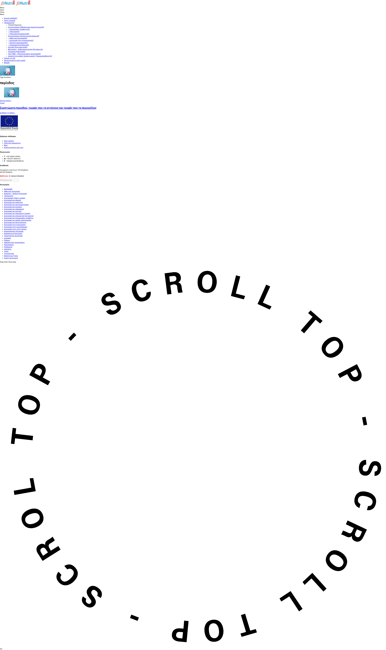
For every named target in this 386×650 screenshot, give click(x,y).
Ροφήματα (8, 247)
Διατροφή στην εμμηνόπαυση (15, 227)
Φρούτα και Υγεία (11, 256)
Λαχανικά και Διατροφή (13, 236)
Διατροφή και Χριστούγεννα (15, 222)
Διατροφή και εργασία (13, 207)
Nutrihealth (8, 189)
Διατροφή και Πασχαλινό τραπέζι (17, 214)
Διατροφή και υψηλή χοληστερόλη (17, 220)
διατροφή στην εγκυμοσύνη (15, 225)
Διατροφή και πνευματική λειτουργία (18, 216)
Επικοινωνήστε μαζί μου (13, 148)
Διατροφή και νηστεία (13, 211)
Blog (6, 145)
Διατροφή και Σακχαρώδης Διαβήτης (18, 218)
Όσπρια (7, 240)
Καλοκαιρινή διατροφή (13, 234)
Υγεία (2, 103)
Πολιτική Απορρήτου (12, 143)
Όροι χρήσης (9, 141)
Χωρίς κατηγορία (11, 258)
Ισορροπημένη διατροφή (13, 231)
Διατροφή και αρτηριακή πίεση (16, 205)
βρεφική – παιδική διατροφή (15, 194)
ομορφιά (7, 238)
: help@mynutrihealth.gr (14, 161)
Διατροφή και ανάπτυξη (13, 202)
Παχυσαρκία (9, 245)
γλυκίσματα (8, 196)
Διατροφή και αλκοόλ (12, 200)
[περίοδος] (11, 97)
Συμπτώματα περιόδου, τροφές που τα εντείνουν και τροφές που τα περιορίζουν (48, 107)
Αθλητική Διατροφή (12, 191)
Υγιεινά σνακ (9, 254)
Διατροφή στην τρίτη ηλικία (15, 229)
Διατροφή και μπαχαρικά (14, 209)
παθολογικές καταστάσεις (14, 242)
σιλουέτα (7, 249)
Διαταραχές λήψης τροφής (14, 198)
